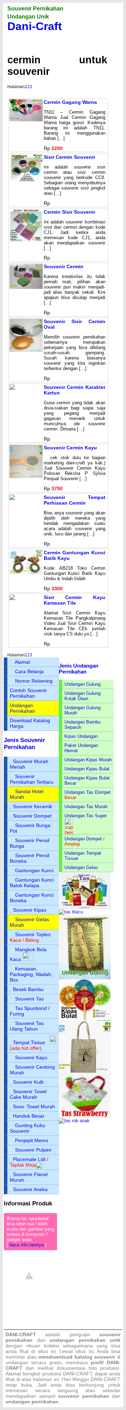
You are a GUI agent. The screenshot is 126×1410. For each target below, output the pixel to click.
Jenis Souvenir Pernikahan (24, 743)
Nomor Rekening (33, 681)
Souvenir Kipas (29, 910)
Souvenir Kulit (28, 1082)
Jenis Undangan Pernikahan (78, 669)
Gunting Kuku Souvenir (27, 1128)
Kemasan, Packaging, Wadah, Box (31, 974)
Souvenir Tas (29, 999)
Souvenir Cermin (63, 266)
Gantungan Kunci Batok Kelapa (32, 882)
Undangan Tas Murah (85, 806)
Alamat (22, 662)
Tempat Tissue (29, 1042)
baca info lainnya (26, 1244)
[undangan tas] (85, 907)
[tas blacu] (71, 911)
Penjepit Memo (31, 1140)
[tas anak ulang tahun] (74, 1120)
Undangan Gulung (82, 684)
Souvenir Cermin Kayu (70, 447)
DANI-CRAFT (105, 1379)
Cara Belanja (29, 671)
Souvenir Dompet (32, 816)
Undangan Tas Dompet (87, 792)
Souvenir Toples (32, 934)
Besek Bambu (28, 989)
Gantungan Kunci (34, 870)
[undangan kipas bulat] (85, 1019)
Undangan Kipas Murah (88, 759)
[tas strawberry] (85, 1116)
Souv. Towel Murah (34, 1106)
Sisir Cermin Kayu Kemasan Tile (74, 600)
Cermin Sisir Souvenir (69, 212)
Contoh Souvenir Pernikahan (28, 693)
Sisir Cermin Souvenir (69, 157)
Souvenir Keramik (32, 806)
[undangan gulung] (85, 977)
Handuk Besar (28, 1116)
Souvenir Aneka (30, 1189)
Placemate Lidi (29, 1159)
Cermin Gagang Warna (70, 102)
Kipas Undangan (81, 736)
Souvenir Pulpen (33, 1150)
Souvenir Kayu (31, 1057)
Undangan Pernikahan (22, 708)
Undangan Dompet (83, 838)
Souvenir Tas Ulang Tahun (27, 1026)
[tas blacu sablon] (85, 1071)
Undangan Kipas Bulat (87, 768)
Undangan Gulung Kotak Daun (82, 696)
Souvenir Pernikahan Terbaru (32, 779)
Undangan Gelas (81, 867)
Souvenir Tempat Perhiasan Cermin (74, 500)
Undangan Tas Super (85, 815)
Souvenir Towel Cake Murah (28, 1094)
